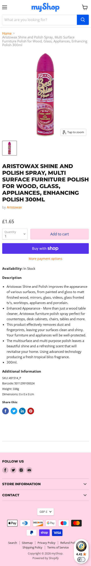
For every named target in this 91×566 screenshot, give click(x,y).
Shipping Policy (32, 547)
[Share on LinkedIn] (22, 411)
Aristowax (14, 207)
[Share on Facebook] (5, 411)
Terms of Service (58, 547)
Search (12, 543)
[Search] (83, 20)
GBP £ (43, 512)
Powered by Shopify (45, 558)
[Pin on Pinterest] (30, 411)
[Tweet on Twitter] (14, 411)
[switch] (81, 559)
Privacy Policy (46, 543)
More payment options (45, 258)
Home (6, 33)
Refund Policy (69, 543)
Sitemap (27, 543)
